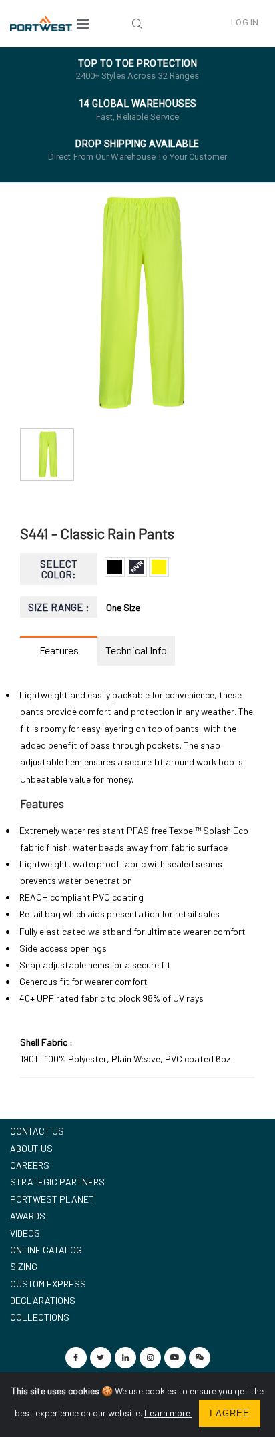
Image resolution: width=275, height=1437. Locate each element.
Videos (25, 1233)
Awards (27, 1215)
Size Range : (59, 607)
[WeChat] (199, 1357)
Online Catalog (46, 1249)
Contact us (37, 1131)
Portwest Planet (52, 1199)
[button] (137, 23)
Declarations (42, 1300)
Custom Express (48, 1283)
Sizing (23, 1266)
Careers (29, 1165)
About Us (31, 1148)
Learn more (168, 1412)
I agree (230, 1413)
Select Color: (58, 569)
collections (39, 1317)
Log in (244, 22)
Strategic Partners (57, 1181)
